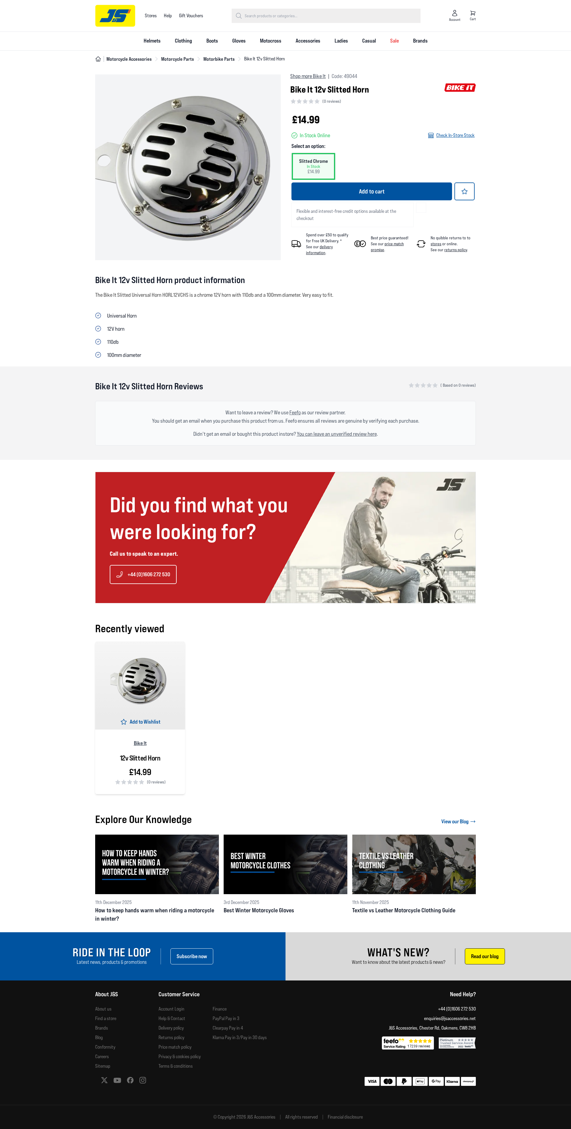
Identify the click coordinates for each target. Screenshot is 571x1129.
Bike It (140, 743)
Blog (99, 1037)
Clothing (183, 41)
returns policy (455, 249)
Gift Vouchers (191, 15)
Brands (420, 41)
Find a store (105, 1018)
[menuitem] (152, 41)
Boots (212, 41)
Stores (151, 15)
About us (103, 1009)
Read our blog (485, 956)
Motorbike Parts (219, 59)
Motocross (270, 41)
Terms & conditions (176, 1066)
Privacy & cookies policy (180, 1056)
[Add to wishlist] (464, 191)
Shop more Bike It (308, 76)
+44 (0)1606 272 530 (149, 574)
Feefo (295, 412)
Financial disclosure (345, 1117)
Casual (369, 41)
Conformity (105, 1047)
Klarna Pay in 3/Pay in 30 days (240, 1037)
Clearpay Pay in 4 (228, 1028)
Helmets (152, 41)
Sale (394, 41)
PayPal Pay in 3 (226, 1018)
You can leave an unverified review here (337, 434)
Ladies (341, 41)
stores (436, 243)
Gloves (239, 41)
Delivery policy (171, 1028)
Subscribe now (192, 956)
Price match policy (175, 1047)
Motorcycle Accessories (129, 59)
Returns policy (171, 1037)
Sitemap (102, 1066)
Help (168, 15)
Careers (102, 1056)
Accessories (308, 41)
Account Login (171, 1009)
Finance (220, 1009)
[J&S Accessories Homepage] (115, 16)
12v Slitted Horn (140, 758)
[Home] (98, 59)
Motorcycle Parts (177, 59)
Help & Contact (172, 1018)
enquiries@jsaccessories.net (450, 1018)
